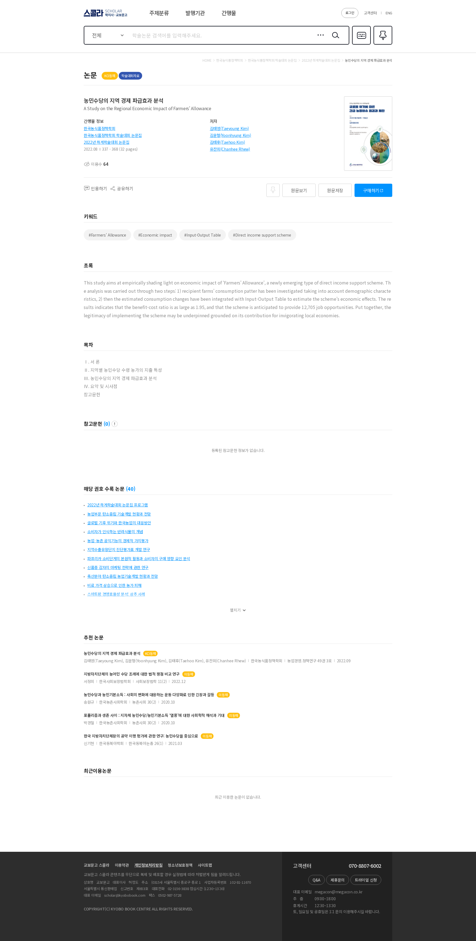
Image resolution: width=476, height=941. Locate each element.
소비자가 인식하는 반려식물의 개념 (115, 531)
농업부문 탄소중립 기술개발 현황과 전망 (119, 514)
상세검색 (319, 39)
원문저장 (335, 190)
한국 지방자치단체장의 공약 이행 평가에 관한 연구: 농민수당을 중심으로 (141, 736)
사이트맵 (205, 865)
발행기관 (195, 13)
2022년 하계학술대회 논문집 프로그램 (117, 505)
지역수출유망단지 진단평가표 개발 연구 (118, 549)
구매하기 (371, 190)
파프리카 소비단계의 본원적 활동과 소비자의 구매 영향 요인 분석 (138, 558)
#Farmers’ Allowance (107, 235)
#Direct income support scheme (262, 235)
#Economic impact (155, 235)
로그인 (349, 12)
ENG (389, 12)
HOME (206, 60)
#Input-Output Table (202, 235)
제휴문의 (338, 880)
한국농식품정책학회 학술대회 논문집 (113, 135)
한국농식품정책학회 (99, 128)
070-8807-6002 (365, 866)
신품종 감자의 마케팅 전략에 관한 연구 (117, 567)
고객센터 (370, 12)
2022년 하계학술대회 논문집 (106, 142)
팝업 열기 (115, 424)
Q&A (316, 880)
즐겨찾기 (382, 44)
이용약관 (122, 865)
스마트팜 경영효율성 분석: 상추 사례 (116, 594)
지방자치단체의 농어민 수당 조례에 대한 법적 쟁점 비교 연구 (132, 674)
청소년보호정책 (180, 865)
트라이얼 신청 (366, 880)
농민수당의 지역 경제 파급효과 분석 (112, 653)
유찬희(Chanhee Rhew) (230, 149)
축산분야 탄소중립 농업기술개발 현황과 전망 (122, 576)
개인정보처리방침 (148, 865)
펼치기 (235, 610)
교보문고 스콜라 (96, 865)
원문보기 (299, 190)
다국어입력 (361, 44)
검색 (334, 39)
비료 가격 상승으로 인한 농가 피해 (114, 585)
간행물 (228, 13)
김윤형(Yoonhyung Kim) (230, 135)
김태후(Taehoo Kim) (227, 142)
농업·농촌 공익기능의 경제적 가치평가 (117, 540)
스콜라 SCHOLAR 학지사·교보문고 (105, 16)
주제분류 (159, 13)
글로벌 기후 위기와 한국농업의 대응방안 (119, 522)
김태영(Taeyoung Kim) (229, 128)
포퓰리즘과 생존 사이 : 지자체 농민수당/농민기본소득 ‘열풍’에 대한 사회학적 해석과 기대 (154, 715)
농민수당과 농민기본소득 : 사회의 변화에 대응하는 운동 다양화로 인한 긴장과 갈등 (149, 694)
